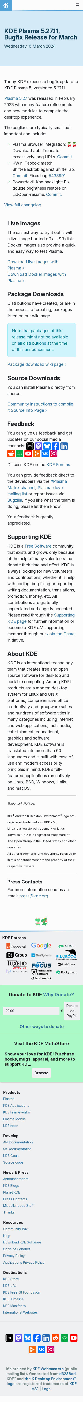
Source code (13, 1162)
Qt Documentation (17, 1149)
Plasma (9, 1099)
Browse (41, 1073)
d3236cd (67, 1374)
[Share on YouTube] (28, 453)
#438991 (57, 175)
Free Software (38, 546)
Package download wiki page (35, 364)
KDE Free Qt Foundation (21, 1292)
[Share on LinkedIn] (64, 445)
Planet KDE (11, 1192)
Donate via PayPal (72, 1011)
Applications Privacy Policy (23, 1262)
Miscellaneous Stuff (18, 1205)
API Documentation (18, 1142)
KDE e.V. (9, 1286)
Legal (46, 1389)
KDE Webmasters (48, 1369)
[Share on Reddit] (11, 453)
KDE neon (10, 1126)
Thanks (9, 1212)
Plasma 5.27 (15, 98)
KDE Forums (58, 464)
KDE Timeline (13, 1299)
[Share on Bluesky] (47, 445)
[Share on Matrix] (30, 445)
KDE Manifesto (14, 1306)
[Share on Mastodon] (39, 445)
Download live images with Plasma (32, 264)
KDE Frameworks (16, 1112)
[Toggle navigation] (77, 5)
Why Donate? (58, 994)
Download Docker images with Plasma (36, 277)
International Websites (20, 1312)
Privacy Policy (14, 1256)
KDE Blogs (11, 1186)
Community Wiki (15, 1229)
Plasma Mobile (14, 1119)
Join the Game (60, 633)
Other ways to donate (42, 1026)
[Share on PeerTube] (37, 453)
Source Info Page (27, 410)
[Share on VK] (46, 453)
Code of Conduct (16, 1249)
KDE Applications (16, 1105)
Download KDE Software (22, 1242)
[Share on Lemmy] (20, 453)
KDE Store (11, 1279)
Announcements (16, 1179)
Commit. (65, 156)
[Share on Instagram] (53, 453)
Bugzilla (14, 500)
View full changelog (22, 204)
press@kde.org (33, 895)
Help (6, 1236)
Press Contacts (15, 1199)
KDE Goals (11, 1156)
